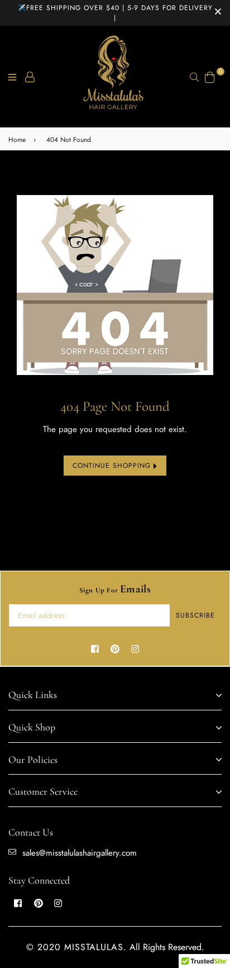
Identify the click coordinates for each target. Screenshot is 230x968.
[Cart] (210, 75)
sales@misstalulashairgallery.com (79, 853)
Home (17, 140)
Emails (115, 589)
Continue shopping (113, 466)
